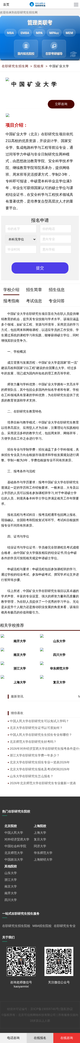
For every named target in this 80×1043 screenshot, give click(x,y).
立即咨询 (61, 104)
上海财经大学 (43, 859)
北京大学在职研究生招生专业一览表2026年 (40, 762)
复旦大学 (40, 839)
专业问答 (57, 301)
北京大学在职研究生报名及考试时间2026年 (40, 769)
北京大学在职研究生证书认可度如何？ (36, 727)
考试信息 (34, 301)
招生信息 (57, 289)
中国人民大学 (13, 832)
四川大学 (10, 899)
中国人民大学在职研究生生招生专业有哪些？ (41, 734)
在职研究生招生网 (15, 66)
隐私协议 (66, 1009)
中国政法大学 (13, 859)
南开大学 (10, 893)
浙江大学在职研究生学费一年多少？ (35, 755)
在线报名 (40, 1037)
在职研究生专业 (65, 925)
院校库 (39, 66)
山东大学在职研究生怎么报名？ (31, 776)
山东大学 (10, 873)
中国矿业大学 (59, 66)
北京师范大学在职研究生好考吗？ (33, 741)
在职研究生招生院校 (16, 925)
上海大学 (40, 832)
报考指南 (11, 301)
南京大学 (10, 886)
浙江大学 (10, 879)
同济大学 (40, 846)
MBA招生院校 (42, 925)
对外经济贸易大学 (16, 839)
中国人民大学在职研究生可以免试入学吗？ (39, 721)
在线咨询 (66, 1037)
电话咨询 (13, 1037)
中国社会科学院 (15, 846)
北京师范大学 (13, 852)
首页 (6, 4)
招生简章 (34, 289)
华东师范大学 (43, 852)
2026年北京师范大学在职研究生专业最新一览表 (43, 783)
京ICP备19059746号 (44, 1009)
